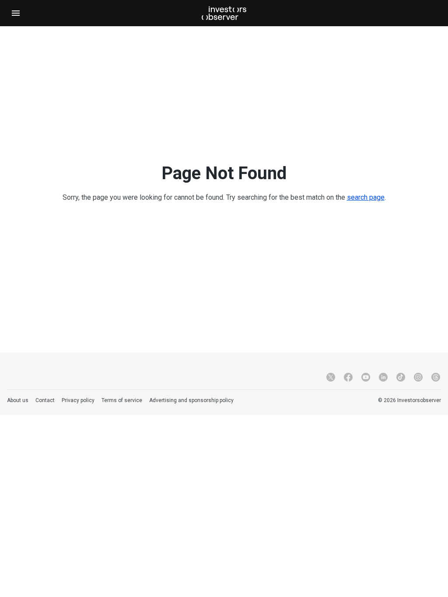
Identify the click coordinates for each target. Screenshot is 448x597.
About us (17, 400)
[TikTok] (401, 377)
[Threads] (435, 377)
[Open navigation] (15, 13)
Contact (45, 400)
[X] (331, 377)
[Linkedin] (383, 377)
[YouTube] (365, 377)
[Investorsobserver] (224, 13)
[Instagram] (418, 377)
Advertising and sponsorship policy (191, 400)
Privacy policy (78, 400)
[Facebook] (348, 377)
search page (366, 197)
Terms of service (122, 400)
